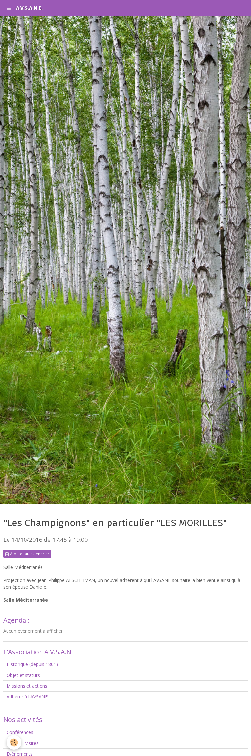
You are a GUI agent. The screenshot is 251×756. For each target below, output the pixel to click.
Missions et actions (27, 686)
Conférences (20, 732)
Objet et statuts (23, 675)
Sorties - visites (23, 743)
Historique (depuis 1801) (32, 664)
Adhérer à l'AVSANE (27, 697)
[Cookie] (14, 742)
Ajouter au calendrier (29, 553)
